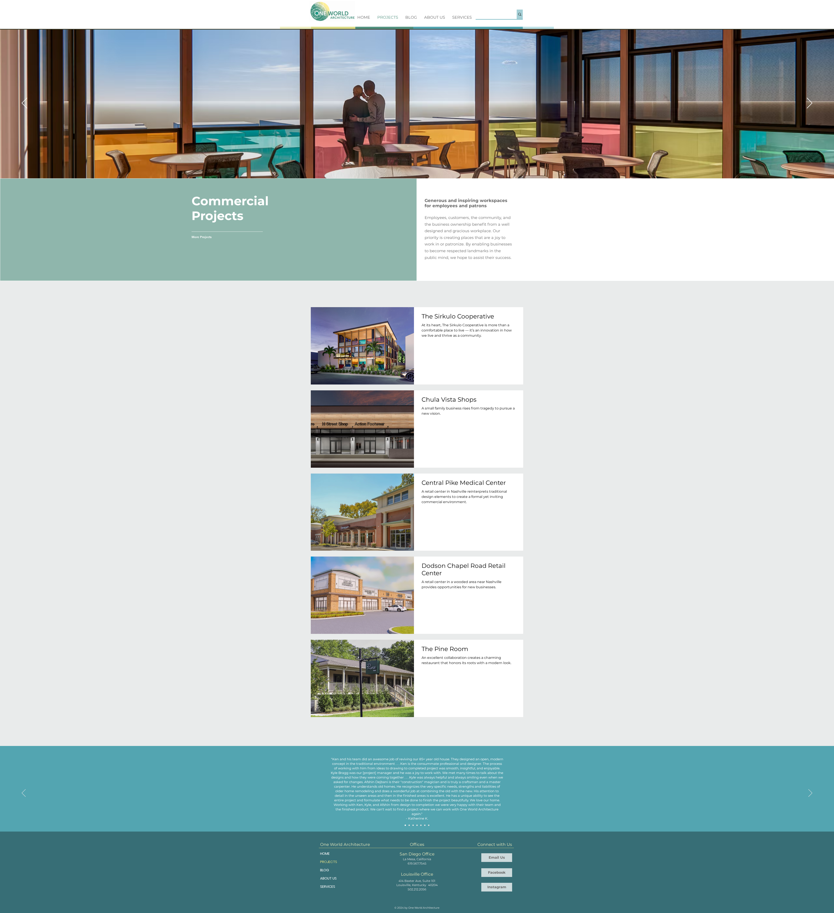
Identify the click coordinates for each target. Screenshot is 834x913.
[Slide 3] (413, 825)
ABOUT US (328, 878)
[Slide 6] (424, 825)
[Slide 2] (409, 825)
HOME (325, 853)
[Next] (809, 103)
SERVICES (327, 886)
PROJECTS (328, 861)
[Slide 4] (417, 825)
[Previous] (24, 103)
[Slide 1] (405, 825)
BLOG (324, 870)
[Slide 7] (428, 825)
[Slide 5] (421, 825)
